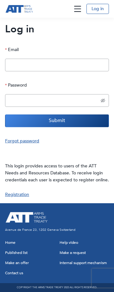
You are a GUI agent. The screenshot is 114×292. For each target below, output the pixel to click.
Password (17, 85)
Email (13, 50)
